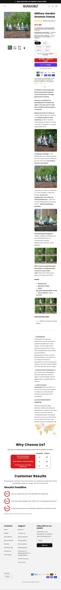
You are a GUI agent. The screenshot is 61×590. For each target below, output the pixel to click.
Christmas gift (8, 547)
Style (36, 40)
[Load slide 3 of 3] (47, 87)
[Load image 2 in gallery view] (15, 48)
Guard (48, 46)
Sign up (44, 545)
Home (6, 529)
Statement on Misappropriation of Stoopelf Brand (24, 553)
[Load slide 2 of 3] (45, 87)
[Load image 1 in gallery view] (10, 48)
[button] (5, 6)
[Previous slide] (43, 87)
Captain (38, 50)
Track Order (7, 554)
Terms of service (23, 559)
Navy (37, 43)
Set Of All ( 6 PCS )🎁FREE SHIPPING (46, 54)
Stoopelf (28, 582)
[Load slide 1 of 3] (44, 87)
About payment (23, 537)
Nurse (47, 50)
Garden (6, 533)
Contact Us (7, 551)
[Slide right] (28, 47)
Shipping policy (22, 547)
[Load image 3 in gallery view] (20, 48)
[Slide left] (5, 47)
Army (45, 43)
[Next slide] (49, 87)
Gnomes (6, 544)
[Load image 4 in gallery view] (24, 48)
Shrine (37, 582)
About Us (21, 529)
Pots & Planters (8, 540)
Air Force (39, 46)
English (7, 576)
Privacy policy (22, 540)
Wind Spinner (8, 537)
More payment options (46, 68)
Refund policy (22, 544)
